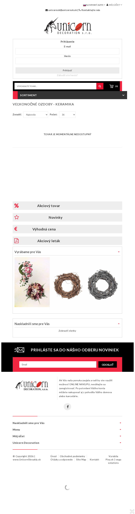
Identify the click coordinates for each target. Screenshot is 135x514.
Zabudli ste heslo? (67, 75)
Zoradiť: (17, 114)
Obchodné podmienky (72, 456)
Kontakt (94, 459)
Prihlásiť (67, 70)
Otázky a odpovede (62, 459)
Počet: (53, 114)
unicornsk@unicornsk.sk (62, 10)
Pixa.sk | (111, 459)
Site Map (81, 459)
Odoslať (107, 364)
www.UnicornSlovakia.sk (27, 459)
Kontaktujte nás (90, 10)
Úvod (53, 456)
